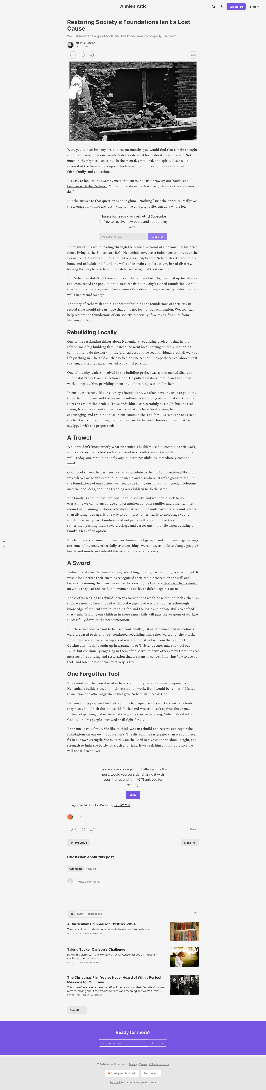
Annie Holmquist (85, 43)
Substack (115, 1082)
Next (187, 842)
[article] (133, 931)
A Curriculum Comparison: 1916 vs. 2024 (101, 924)
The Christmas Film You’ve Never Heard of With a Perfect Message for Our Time (114, 979)
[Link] (62, 332)
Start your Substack (123, 1073)
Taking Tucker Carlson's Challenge (96, 949)
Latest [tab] (81, 914)
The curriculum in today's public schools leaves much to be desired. (109, 929)
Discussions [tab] (95, 914)
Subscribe (236, 6)
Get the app (150, 1073)
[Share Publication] (221, 6)
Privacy (133, 1064)
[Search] (213, 6)
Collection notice (159, 1064)
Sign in (254, 6)
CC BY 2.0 (122, 805)
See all (74, 1010)
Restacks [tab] (91, 868)
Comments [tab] (75, 868)
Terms (143, 1064)
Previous (81, 842)
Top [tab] (71, 914)
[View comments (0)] (83, 55)
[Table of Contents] (4, 545)
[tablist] (82, 868)
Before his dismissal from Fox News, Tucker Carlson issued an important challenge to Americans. (112, 956)
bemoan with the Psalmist (87, 186)
